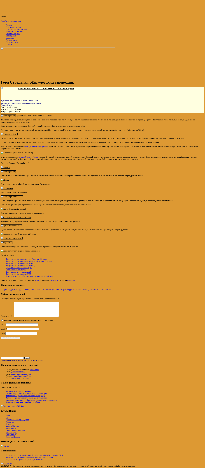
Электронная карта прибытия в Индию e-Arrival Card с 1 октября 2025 (34, 455)
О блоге (9, 44)
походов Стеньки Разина (28, 157)
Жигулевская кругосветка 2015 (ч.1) (20, 263)
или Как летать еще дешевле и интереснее (31, 400)
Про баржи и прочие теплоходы (19, 268)
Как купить (18, 391)
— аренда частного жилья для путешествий (26, 398)
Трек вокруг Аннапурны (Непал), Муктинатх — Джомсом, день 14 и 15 (31, 290)
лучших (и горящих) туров (22, 376)
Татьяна (38, 280)
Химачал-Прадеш (13, 437)
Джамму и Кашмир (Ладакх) (17, 420)
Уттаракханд (11, 435)
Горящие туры (11, 40)
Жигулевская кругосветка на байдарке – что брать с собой (29, 457)
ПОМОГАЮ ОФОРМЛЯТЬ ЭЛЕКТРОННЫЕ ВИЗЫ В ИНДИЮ (46, 89)
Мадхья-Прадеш (12, 426)
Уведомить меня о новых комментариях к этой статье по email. (29, 320)
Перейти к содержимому (11, 21)
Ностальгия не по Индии (16, 270)
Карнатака (10, 422)
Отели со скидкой (13, 34)
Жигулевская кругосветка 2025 (18, 274)
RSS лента (7, 464)
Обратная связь (12, 42)
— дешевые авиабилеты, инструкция (26, 394)
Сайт (3, 333)
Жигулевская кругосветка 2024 (18, 272)
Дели (8, 415)
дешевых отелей (18, 372)
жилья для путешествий (21, 374)
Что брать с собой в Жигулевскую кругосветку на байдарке (30, 276)
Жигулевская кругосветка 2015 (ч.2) (20, 265)
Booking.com (11, 36)
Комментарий (7, 316)
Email (4, 329)
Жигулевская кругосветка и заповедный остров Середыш (29, 261)
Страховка (10, 38)
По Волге (54, 280)
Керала (8, 424)
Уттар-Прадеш (11, 433)
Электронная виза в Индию (17, 29)
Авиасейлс (34, 370)
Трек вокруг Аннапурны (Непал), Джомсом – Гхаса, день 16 (87, 290)
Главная (9, 25)
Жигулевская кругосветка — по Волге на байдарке (26, 259)
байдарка (71, 280)
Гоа (7, 418)
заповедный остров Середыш (36, 146)
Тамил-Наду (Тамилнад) (15, 430)
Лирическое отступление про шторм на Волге (24, 459)
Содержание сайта (13, 27)
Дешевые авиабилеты (14, 31)
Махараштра (11, 428)
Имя (3, 325)
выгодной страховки (20, 378)
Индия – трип (12, 4)
